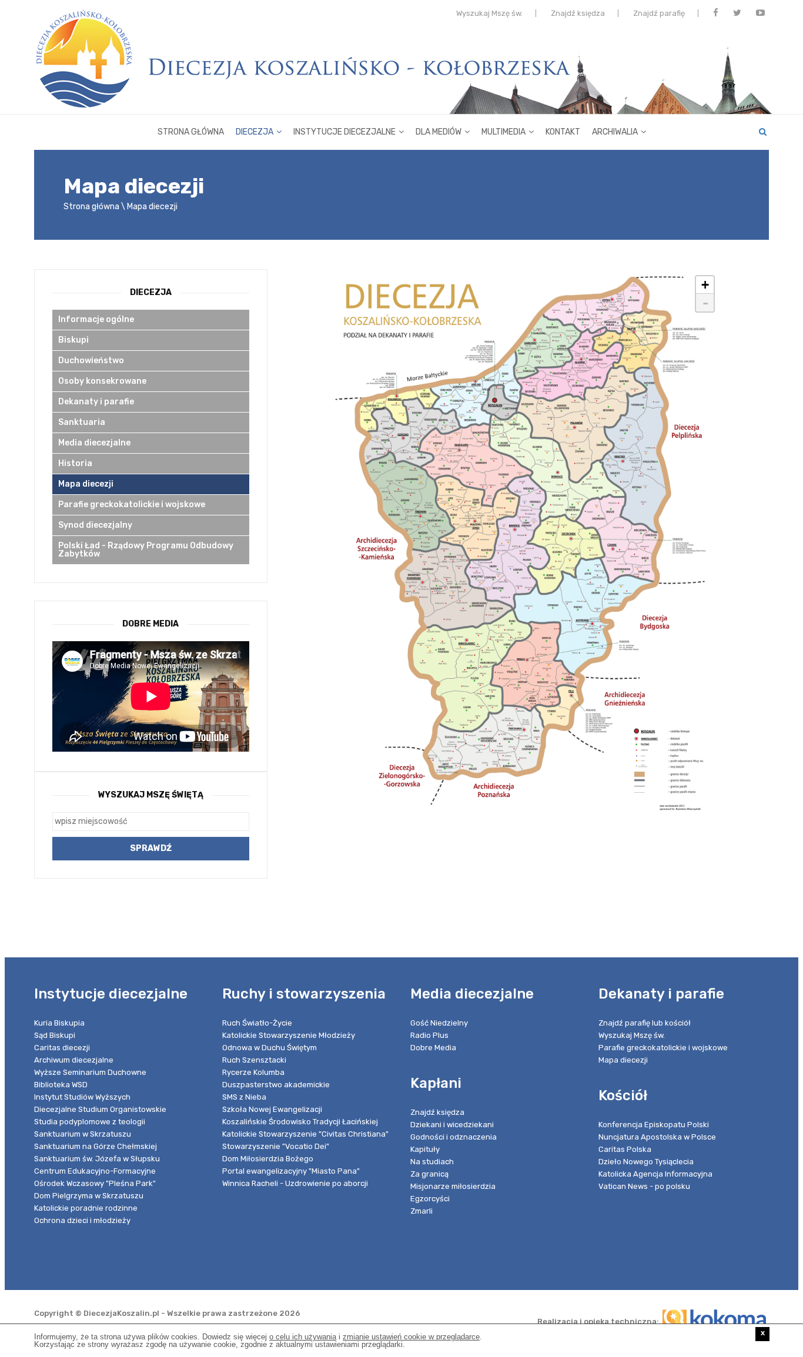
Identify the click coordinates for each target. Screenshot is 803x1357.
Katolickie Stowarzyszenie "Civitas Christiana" (305, 1134)
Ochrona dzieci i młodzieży (82, 1220)
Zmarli (421, 1211)
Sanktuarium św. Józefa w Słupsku (97, 1158)
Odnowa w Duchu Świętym (269, 1047)
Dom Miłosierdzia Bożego (267, 1158)
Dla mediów (438, 132)
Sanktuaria (81, 422)
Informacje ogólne (96, 319)
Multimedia (503, 132)
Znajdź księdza (578, 13)
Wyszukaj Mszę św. (489, 13)
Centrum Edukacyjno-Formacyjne (95, 1171)
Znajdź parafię (659, 13)
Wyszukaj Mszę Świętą (150, 795)
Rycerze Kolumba (253, 1072)
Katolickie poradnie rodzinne (86, 1208)
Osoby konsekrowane (102, 381)
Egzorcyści (430, 1198)
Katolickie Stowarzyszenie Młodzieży (288, 1035)
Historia (75, 463)
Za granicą (429, 1174)
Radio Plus (429, 1035)
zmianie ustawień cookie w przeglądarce (411, 1336)
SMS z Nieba (244, 1097)
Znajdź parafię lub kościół (644, 1022)
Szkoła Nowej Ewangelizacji (272, 1109)
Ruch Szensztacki (254, 1060)
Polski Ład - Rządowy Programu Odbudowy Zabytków (145, 550)
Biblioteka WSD (61, 1084)
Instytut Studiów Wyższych (82, 1097)
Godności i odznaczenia (453, 1136)
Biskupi (73, 340)
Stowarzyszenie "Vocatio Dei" (275, 1146)
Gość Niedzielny (439, 1022)
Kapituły (425, 1149)
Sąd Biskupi (54, 1035)
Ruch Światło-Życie (257, 1022)
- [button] (705, 302)
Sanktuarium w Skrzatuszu (82, 1134)
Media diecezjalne (94, 443)
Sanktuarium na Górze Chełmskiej (95, 1146)
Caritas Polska (624, 1149)
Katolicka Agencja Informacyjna (655, 1174)
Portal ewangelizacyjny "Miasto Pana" (291, 1171)
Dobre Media (433, 1047)
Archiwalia (615, 132)
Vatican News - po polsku (644, 1186)
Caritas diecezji (62, 1047)
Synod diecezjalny (95, 525)
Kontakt (563, 132)
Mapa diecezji (152, 207)
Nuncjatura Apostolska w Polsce (657, 1136)
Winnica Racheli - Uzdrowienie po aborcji (295, 1183)
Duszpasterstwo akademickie (276, 1084)
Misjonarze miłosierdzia (453, 1186)
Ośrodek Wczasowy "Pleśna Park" (95, 1183)
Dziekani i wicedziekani (452, 1124)
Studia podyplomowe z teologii (89, 1121)
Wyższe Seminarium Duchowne (90, 1072)
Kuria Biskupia (59, 1022)
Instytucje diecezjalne (344, 132)
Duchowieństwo (91, 361)
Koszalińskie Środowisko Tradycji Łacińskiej (300, 1121)
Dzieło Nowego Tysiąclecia (646, 1161)
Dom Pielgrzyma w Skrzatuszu (88, 1195)
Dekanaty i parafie (96, 402)
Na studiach (432, 1161)
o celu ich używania (302, 1336)
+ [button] (705, 284)
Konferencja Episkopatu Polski (653, 1124)
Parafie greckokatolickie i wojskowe (131, 505)
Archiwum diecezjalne (73, 1060)
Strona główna (191, 132)
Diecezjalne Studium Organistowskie (100, 1109)
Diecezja (254, 132)
